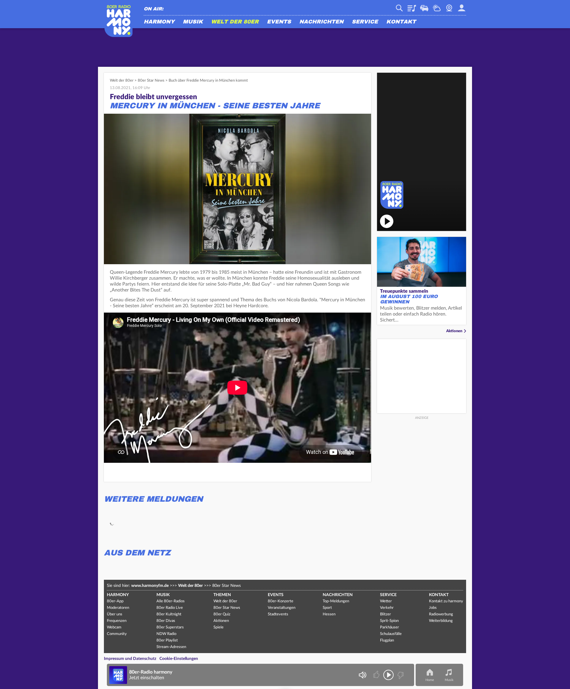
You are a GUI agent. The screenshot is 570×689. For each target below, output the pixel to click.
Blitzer (385, 614)
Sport (327, 608)
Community (117, 634)
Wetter (436, 6)
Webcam (449, 6)
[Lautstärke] (362, 675)
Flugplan (387, 640)
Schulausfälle (391, 634)
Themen (222, 595)
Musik (193, 22)
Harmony (159, 22)
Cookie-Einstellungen (178, 659)
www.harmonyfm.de (150, 586)
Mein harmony (461, 6)
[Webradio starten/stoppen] (388, 675)
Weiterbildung (441, 621)
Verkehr (424, 6)
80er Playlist (167, 640)
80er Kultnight (168, 614)
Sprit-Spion (389, 621)
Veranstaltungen (281, 608)
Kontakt (401, 22)
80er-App (115, 601)
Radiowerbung (441, 614)
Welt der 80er (235, 22)
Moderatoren (118, 608)
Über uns (114, 614)
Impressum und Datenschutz (130, 659)
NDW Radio (166, 634)
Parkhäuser (389, 627)
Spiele (218, 627)
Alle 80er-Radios (170, 601)
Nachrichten (321, 22)
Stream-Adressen (171, 647)
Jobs (433, 608)
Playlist (411, 6)
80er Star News (151, 81)
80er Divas (165, 621)
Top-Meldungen (336, 601)
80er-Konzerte (280, 601)
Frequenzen (116, 621)
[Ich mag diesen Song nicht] (400, 675)
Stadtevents (278, 614)
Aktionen (454, 331)
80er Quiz (221, 614)
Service (365, 22)
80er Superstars (170, 627)
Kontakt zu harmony (446, 601)
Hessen (329, 614)
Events (279, 22)
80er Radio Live (169, 608)
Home (429, 680)
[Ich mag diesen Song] (377, 675)
